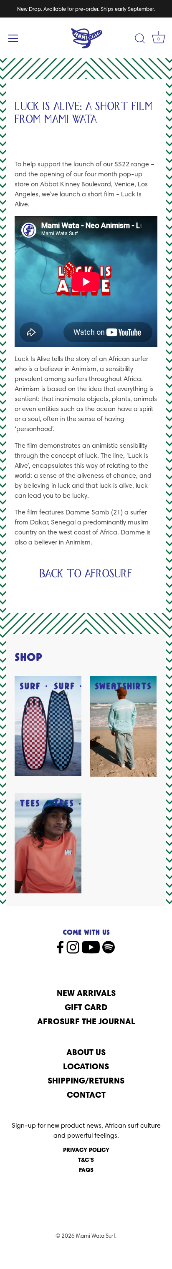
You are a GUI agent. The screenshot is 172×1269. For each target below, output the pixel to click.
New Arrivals (86, 993)
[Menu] (13, 38)
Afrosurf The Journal (86, 1021)
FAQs (86, 1170)
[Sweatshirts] (123, 726)
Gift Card (86, 1007)
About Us (86, 1052)
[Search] (140, 39)
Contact (86, 1094)
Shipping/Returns (86, 1080)
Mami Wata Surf (95, 1235)
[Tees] (48, 843)
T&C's (86, 1160)
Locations (86, 1066)
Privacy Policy (86, 1150)
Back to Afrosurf (86, 574)
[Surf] (48, 726)
